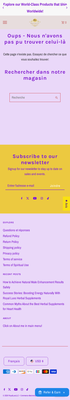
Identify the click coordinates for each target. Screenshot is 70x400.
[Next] (66, 7)
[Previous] (3, 7)
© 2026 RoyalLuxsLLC (11, 395)
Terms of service (12, 259)
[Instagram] (42, 199)
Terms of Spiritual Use (16, 265)
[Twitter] (27, 199)
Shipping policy (12, 247)
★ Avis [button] (66, 203)
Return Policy (11, 242)
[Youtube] (35, 199)
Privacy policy (11, 253)
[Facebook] (21, 199)
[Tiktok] (48, 199)
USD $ (39, 361)
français (14, 361)
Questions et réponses (16, 230)
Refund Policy (11, 236)
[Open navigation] (13, 22)
